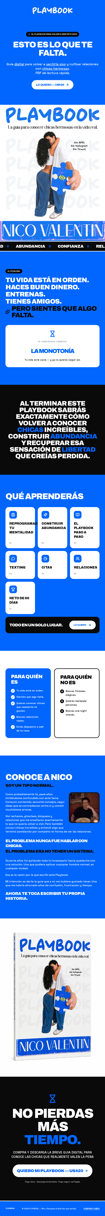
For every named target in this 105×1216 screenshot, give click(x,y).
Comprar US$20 (91, 1208)
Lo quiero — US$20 (50, 84)
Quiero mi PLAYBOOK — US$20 (50, 1171)
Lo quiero (80, 625)
